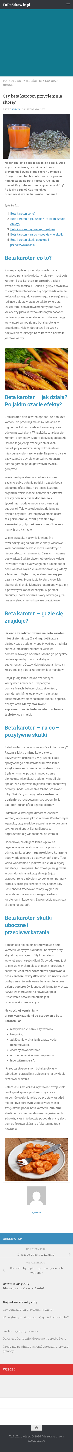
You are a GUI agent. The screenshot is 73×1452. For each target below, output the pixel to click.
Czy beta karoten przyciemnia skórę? (28, 1309)
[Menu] (68, 4)
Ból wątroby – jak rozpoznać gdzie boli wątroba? (36, 1317)
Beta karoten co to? (23, 213)
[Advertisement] (36, 38)
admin (15, 109)
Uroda (8, 85)
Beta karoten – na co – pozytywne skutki (36, 234)
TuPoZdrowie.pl (16, 4)
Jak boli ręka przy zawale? (20, 1331)
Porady (9, 81)
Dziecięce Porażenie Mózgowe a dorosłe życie (34, 1338)
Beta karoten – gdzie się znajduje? (32, 229)
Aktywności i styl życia (36, 81)
